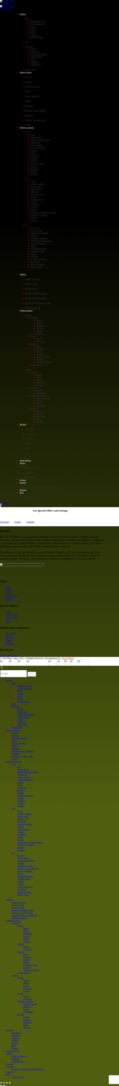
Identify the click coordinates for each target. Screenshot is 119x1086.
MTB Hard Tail (38, 21)
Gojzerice (40, 341)
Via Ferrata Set (43, 398)
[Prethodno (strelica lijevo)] (1, 1085)
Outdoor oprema (26, 310)
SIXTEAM (17, 727)
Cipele (15, 759)
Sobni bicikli (30, 477)
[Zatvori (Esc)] (10, 1082)
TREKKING (37, 57)
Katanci (34, 166)
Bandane (40, 349)
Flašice (39, 351)
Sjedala (34, 161)
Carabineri (41, 406)
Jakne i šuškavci (32, 96)
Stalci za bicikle (38, 243)
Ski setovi (29, 429)
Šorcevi (39, 328)
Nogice (34, 197)
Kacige (28, 77)
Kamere (34, 158)
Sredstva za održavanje (41, 241)
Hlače (27, 91)
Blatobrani (35, 142)
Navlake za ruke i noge (35, 120)
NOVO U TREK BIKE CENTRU (41, 487)
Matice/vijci (36, 189)
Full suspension (38, 24)
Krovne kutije (31, 284)
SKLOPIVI (36, 65)
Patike (39, 338)
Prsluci (28, 101)
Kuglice (34, 174)
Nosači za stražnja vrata (35, 293)
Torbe (33, 246)
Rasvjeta (34, 228)
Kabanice (29, 105)
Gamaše (40, 414)
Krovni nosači (31, 288)
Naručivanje (10, 638)
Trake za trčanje (32, 467)
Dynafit (28, 315)
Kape (38, 346)
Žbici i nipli (36, 267)
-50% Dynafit (31, 497)
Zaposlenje (9, 600)
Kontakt (8, 593)
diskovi (34, 150)
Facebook (4, 522)
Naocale (28, 82)
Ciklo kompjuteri (38, 148)
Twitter (17, 522)
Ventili (34, 254)
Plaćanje (8, 640)
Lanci (33, 181)
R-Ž (27, 225)
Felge (33, 153)
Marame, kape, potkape (35, 110)
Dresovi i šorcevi (32, 86)
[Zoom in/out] (1, 1082)
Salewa (28, 369)
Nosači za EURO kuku (35, 298)
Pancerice (29, 434)
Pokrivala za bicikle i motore (44, 212)
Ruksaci (40, 401)
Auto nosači (36, 137)
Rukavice (29, 115)
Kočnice (34, 168)
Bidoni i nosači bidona (41, 140)
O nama (8, 589)
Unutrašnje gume (38, 248)
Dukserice (41, 325)
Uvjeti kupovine (11, 633)
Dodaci (34, 344)
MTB (33, 49)
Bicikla (23, 14)
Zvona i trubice (38, 264)
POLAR (29, 46)
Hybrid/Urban (37, 37)
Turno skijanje (37, 364)
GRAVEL (35, 52)
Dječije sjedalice (19, 918)
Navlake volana (38, 194)
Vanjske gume (37, 251)
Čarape (39, 333)
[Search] (31, 674)
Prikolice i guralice (39, 215)
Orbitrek (29, 472)
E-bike (34, 34)
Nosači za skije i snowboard (38, 303)
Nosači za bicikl (32, 279)
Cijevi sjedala (37, 145)
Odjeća (34, 318)
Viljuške (34, 256)
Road (33, 26)
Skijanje (23, 424)
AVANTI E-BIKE (39, 54)
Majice (39, 320)
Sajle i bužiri (36, 230)
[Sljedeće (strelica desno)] (4, 1085)
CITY (33, 59)
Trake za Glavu (43, 357)
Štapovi (39, 411)
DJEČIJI (35, 62)
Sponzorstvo (10, 598)
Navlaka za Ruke (44, 362)
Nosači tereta (37, 199)
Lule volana (36, 186)
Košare (34, 171)
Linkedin (30, 522)
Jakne (39, 323)
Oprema (28, 438)
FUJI (27, 42)
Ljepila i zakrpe (38, 184)
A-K (27, 132)
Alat (33, 135)
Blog (22, 493)
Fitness (22, 463)
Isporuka (9, 642)
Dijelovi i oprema (27, 127)
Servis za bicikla (11, 596)
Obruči (34, 202)
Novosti (23, 483)
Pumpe (34, 218)
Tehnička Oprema (39, 395)
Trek (27, 19)
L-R (27, 178)
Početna (8, 587)
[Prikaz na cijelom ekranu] (4, 1082)
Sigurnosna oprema (39, 233)
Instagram (14, 655)
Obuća (34, 336)
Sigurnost (9, 635)
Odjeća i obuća (25, 72)
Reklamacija (10, 644)
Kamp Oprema (12, 1051)
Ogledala (35, 205)
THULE (23, 274)
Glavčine (35, 155)
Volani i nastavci (38, 163)
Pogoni (34, 210)
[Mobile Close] (1, 668)
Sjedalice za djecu (39, 238)
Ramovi (34, 220)
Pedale (34, 207)
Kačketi (40, 359)
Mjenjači (35, 191)
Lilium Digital (67, 658)
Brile (27, 453)
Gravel (34, 29)
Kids (33, 32)
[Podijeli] (7, 1082)
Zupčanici (35, 261)
